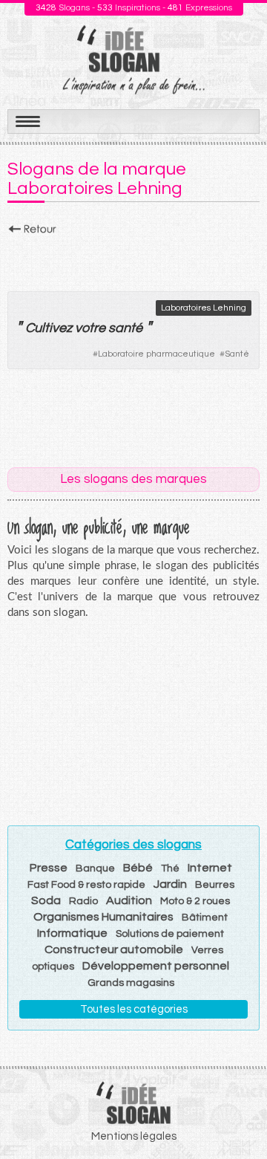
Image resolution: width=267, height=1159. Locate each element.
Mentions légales (134, 1136)
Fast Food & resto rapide (86, 885)
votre (90, 328)
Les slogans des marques (133, 479)
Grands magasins (131, 983)
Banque (95, 868)
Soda (46, 900)
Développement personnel (155, 966)
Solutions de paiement (170, 934)
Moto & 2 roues (195, 901)
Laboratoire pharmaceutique (156, 354)
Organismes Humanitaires (103, 917)
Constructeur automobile (113, 949)
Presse (48, 868)
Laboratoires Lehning (203, 308)
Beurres (214, 885)
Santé (237, 354)
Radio (83, 901)
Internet (210, 868)
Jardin (170, 884)
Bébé (138, 868)
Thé (170, 868)
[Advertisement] (133, 259)
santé (125, 328)
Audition (129, 900)
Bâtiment (205, 917)
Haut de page (238, 1115)
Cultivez (48, 328)
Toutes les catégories (134, 1009)
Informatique (72, 933)
